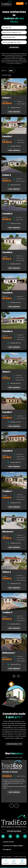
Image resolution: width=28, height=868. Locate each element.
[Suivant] (18, 676)
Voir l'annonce (14, 792)
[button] (26, 3)
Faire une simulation (14, 744)
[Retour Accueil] (6, 3)
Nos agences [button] (7, 849)
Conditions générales (19, 856)
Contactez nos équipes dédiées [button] (13, 846)
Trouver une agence (14, 831)
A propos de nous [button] (8, 842)
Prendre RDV (19, 3)
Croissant (4, 75)
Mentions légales (6, 856)
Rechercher (14, 47)
